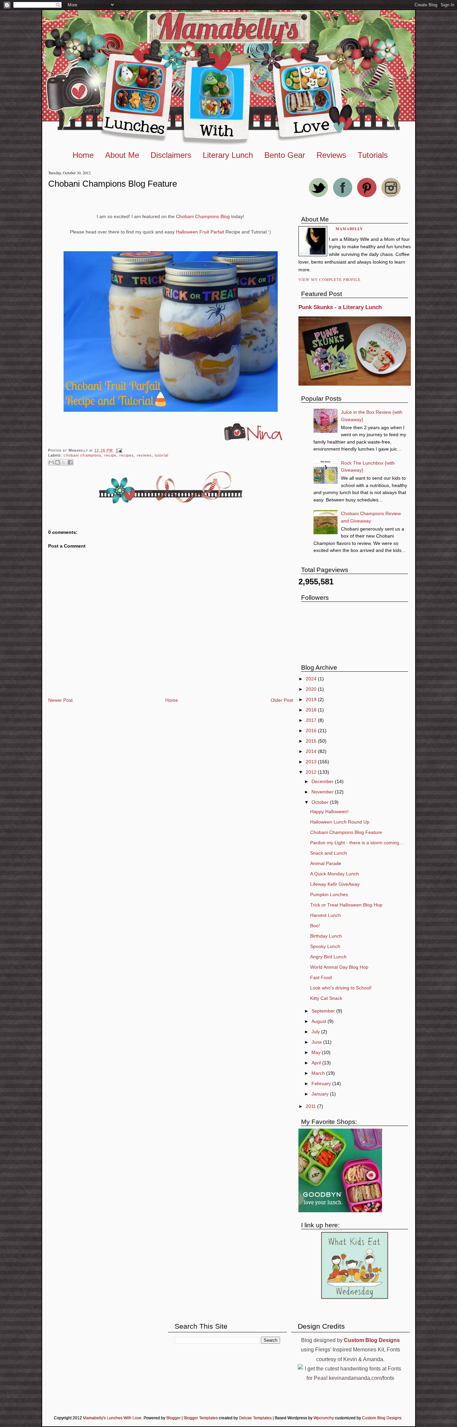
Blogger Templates (201, 1418)
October (320, 802)
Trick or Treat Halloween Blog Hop (346, 905)
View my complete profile (329, 279)
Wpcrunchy (323, 1418)
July (316, 1031)
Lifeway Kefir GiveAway (335, 884)
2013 (312, 761)
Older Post (282, 700)
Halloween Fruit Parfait (200, 231)
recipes (126, 455)
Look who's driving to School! (341, 987)
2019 (312, 699)
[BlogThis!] (57, 462)
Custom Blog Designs (381, 1418)
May (316, 1052)
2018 (312, 709)
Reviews (331, 155)
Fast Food (321, 977)
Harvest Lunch (325, 915)
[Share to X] (64, 462)
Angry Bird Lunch (328, 956)
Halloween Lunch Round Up (339, 822)
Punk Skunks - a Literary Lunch (340, 307)
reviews (144, 455)
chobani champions (82, 455)
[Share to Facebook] (70, 462)
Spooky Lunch (325, 946)
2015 (312, 741)
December (323, 781)
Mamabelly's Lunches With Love (112, 1418)
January (320, 1094)
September (323, 1011)
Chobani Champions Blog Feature (112, 184)
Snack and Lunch (328, 853)
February (321, 1083)
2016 (312, 730)
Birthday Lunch (326, 936)
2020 (312, 689)
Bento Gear (284, 155)
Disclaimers (171, 155)
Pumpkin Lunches (329, 894)
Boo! (315, 925)
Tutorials (373, 155)
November (323, 791)
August (319, 1021)
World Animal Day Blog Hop (339, 967)
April (316, 1062)
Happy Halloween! (329, 811)
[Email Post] (118, 450)
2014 (312, 751)
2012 (312, 772)
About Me (122, 155)
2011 (311, 1106)
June (317, 1042)
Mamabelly (349, 228)
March (318, 1073)
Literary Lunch (228, 155)
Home (83, 155)
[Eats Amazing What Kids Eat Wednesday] (354, 1297)
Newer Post (60, 700)
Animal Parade (325, 863)
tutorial (162, 455)
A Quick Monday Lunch (334, 873)
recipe (110, 455)
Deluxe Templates (255, 1418)
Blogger (173, 1418)
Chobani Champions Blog (202, 216)
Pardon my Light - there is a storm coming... (356, 842)
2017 (312, 720)
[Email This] (51, 462)
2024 (312, 678)
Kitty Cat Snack (326, 998)
